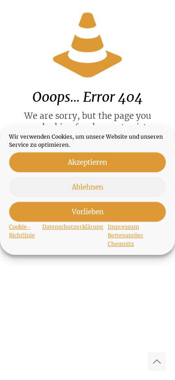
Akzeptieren (87, 162)
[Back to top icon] (156, 361)
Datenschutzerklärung (72, 226)
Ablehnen (87, 187)
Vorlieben (88, 212)
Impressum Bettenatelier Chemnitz (126, 235)
